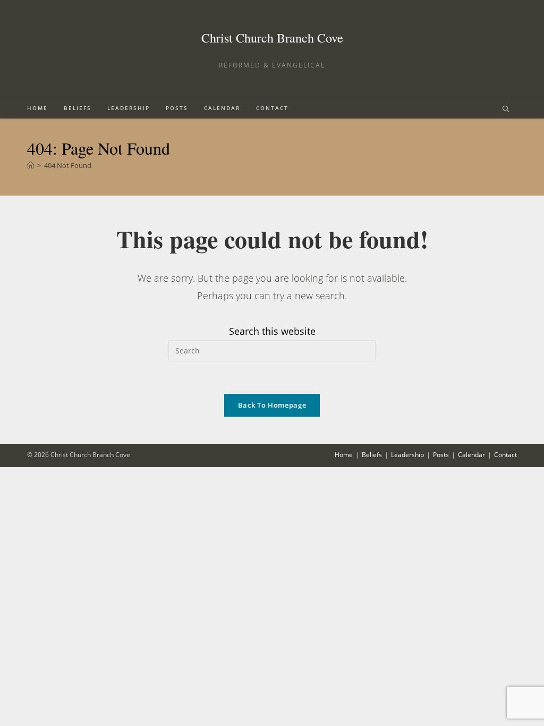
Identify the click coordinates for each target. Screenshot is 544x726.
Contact (505, 454)
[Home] (30, 165)
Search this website (272, 331)
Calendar (471, 454)
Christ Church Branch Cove (272, 37)
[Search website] (505, 109)
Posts (441, 454)
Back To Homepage (272, 405)
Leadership (407, 454)
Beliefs (372, 454)
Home (344, 454)
